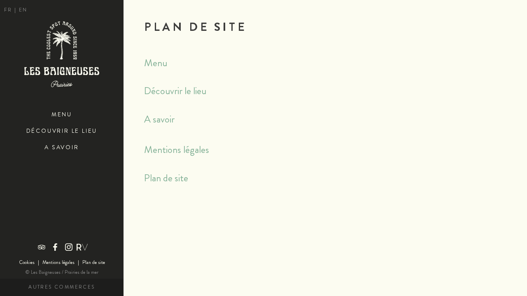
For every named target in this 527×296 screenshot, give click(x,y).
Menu (61, 114)
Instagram (69, 247)
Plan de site (93, 262)
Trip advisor (41, 247)
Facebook (55, 247)
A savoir (61, 147)
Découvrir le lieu (62, 131)
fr (9, 10)
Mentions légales (58, 262)
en (23, 10)
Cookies (27, 262)
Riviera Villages (82, 247)
